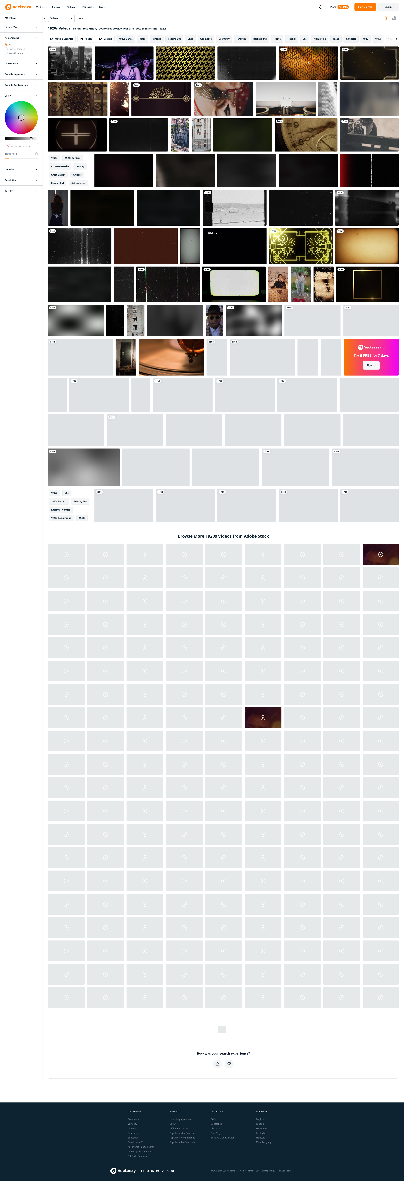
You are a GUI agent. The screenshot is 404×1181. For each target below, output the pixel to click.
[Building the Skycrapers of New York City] (70, 63)
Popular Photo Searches (182, 1137)
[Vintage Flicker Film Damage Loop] (324, 284)
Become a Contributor (222, 1137)
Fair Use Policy (284, 1170)
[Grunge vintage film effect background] (312, 430)
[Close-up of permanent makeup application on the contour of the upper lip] (223, 99)
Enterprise (133, 1133)
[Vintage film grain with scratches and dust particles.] (262, 357)
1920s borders (72, 157)
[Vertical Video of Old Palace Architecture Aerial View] (201, 135)
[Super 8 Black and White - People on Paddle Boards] (235, 208)
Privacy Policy (268, 1170)
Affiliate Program (179, 1128)
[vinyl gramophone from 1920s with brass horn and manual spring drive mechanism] (171, 357)
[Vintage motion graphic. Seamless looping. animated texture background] (123, 505)
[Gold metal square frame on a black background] (367, 284)
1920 (365, 38)
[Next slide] (394, 39)
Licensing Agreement (181, 1119)
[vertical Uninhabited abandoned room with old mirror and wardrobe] (126, 357)
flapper (292, 38)
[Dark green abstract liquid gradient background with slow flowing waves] (242, 135)
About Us (215, 1128)
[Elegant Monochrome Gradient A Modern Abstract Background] (175, 320)
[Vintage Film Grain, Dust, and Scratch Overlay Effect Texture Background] (146, 246)
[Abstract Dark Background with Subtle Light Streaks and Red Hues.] (102, 208)
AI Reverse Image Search (141, 1146)
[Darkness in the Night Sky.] (371, 320)
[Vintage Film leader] (77, 135)
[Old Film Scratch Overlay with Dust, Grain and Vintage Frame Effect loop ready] (190, 246)
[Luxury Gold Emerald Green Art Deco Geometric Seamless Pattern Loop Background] (308, 505)
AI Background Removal (140, 1151)
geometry (224, 38)
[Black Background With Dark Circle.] (312, 320)
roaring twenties (60, 509)
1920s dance (126, 38)
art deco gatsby (60, 166)
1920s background (61, 517)
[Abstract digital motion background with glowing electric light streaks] (185, 170)
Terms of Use (253, 1170)
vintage (157, 38)
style (190, 38)
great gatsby (58, 174)
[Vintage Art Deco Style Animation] (308, 63)
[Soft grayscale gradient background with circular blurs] (76, 320)
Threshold (11, 153)
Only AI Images (17, 48)
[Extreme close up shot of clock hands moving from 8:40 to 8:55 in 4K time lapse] (306, 135)
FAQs (213, 1119)
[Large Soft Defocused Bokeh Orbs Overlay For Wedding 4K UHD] (80, 357)
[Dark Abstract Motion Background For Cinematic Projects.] (246, 170)
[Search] (385, 18)
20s (305, 38)
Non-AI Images (17, 53)
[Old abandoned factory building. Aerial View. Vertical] (135, 320)
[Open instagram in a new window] (147, 1171)
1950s (336, 38)
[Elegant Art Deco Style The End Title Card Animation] (156, 467)
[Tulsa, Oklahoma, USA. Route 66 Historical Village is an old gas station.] (246, 505)
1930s (378, 38)
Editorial (87, 7)
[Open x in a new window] (167, 1171)
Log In (388, 6)
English (260, 1119)
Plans (333, 6)
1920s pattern (58, 501)
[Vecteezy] (18, 7)
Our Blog (215, 1133)
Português (261, 1128)
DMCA (173, 1123)
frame (277, 38)
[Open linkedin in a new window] (152, 1171)
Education (133, 1137)
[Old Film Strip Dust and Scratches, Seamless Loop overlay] (115, 320)
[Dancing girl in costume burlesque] (124, 63)
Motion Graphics (64, 38)
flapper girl (57, 183)
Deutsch (260, 1133)
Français (260, 1137)
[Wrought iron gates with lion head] (77, 99)
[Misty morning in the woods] (119, 99)
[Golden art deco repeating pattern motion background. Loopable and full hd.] (185, 63)
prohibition (320, 38)
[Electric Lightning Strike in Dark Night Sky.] (308, 170)
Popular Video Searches (182, 1142)
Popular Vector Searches (183, 1133)
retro (143, 38)
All (10, 44)
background (260, 38)
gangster (351, 38)
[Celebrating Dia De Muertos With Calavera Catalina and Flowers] (217, 357)
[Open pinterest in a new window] (157, 1171)
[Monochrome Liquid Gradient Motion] (194, 430)
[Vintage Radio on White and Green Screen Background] (225, 467)
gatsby (80, 166)
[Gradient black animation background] (84, 467)
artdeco (77, 174)
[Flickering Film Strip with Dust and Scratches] (253, 430)
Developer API (135, 1142)
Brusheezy (133, 1119)
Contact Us (216, 1123)
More (102, 7)
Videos (71, 7)
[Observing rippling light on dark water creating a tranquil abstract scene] (79, 284)
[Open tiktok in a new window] (162, 1171)
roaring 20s (174, 38)
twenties (241, 38)
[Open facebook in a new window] (142, 1171)
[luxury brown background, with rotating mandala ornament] (161, 99)
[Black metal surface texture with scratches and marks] (124, 284)
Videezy (132, 1128)
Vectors (40, 7)
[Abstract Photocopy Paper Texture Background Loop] (246, 63)
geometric (206, 38)
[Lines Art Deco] (301, 246)
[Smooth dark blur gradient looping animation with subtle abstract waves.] (369, 99)
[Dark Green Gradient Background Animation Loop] (307, 395)
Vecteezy (132, 1123)
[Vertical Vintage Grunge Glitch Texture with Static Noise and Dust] (327, 99)
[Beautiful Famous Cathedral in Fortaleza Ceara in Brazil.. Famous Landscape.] (180, 135)
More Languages (265, 1142)
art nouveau (78, 183)
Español (260, 1123)
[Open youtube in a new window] (172, 1171)
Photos (56, 7)
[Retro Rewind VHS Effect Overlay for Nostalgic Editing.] (235, 246)
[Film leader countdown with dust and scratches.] (138, 135)
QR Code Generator (138, 1156)
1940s (82, 517)
